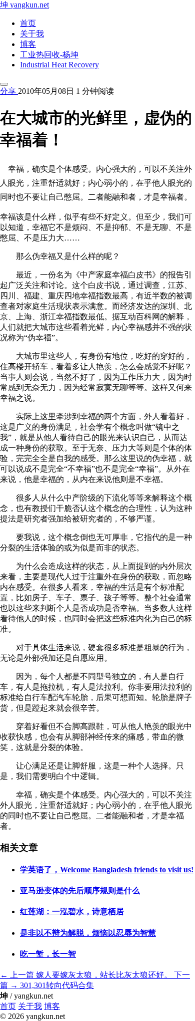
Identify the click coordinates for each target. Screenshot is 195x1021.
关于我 (32, 33)
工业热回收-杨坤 (49, 54)
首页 (28, 23)
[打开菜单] (4, 84)
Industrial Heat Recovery (59, 64)
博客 (28, 44)
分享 (9, 91)
